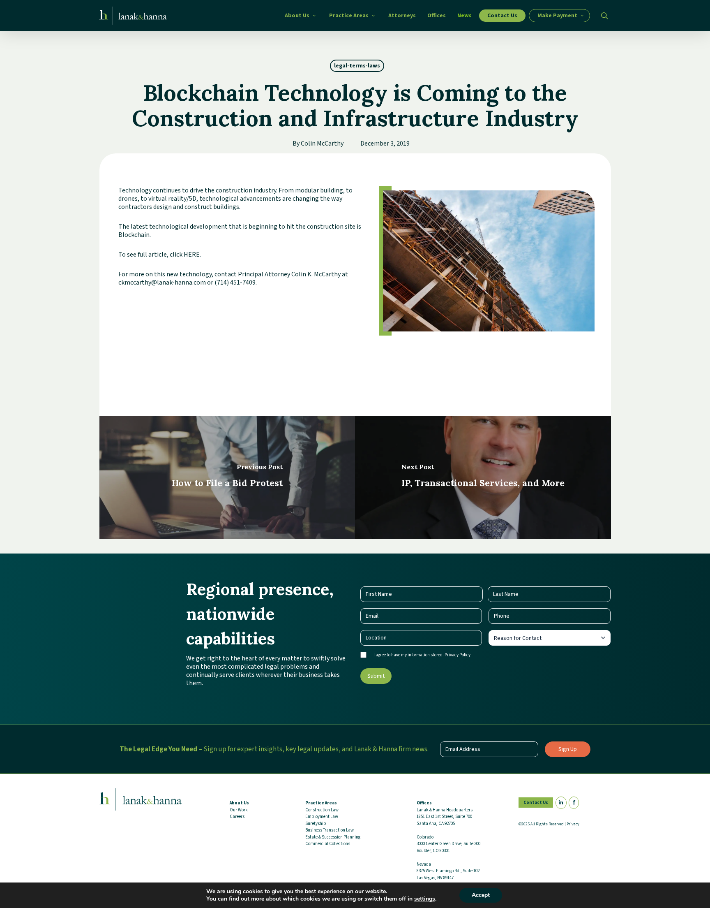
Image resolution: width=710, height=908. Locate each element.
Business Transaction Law (329, 830)
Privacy (573, 824)
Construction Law (322, 810)
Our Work (239, 810)
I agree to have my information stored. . (422, 655)
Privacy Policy (457, 655)
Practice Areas (321, 803)
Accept (481, 895)
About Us (239, 803)
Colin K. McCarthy (316, 274)
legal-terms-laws (357, 66)
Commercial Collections (327, 844)
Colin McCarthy (322, 143)
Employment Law (321, 816)
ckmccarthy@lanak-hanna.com (162, 282)
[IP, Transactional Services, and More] (483, 477)
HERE (192, 254)
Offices (424, 803)
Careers (237, 816)
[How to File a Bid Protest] (227, 477)
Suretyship (315, 823)
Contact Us (535, 802)
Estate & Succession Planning (332, 837)
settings (424, 899)
